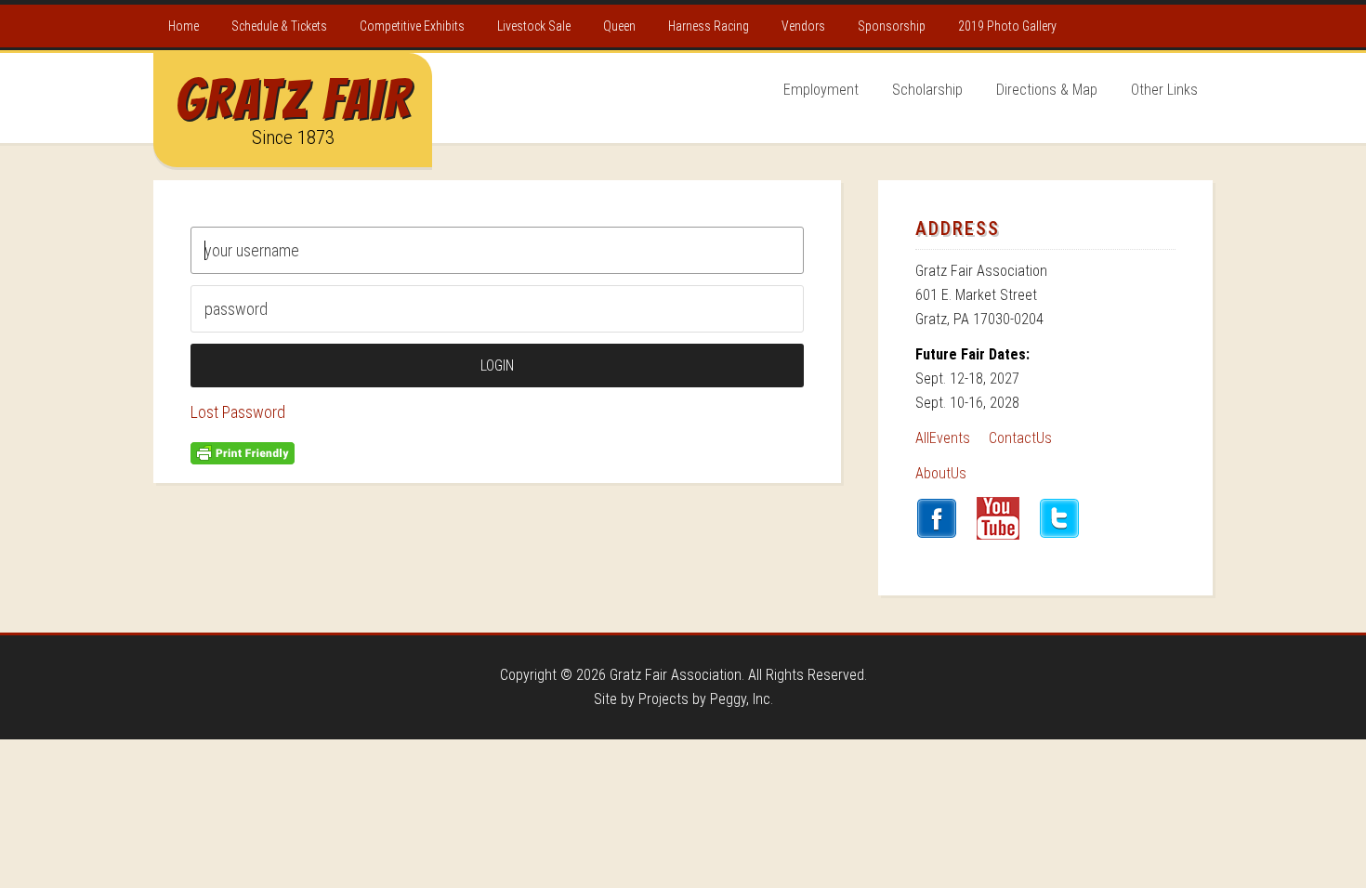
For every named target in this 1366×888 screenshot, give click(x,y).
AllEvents (942, 438)
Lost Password (237, 412)
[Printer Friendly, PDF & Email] (242, 451)
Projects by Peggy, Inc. (705, 699)
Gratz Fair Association (676, 675)
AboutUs (940, 473)
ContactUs (1020, 438)
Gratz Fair (293, 99)
